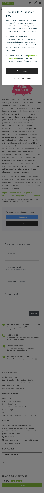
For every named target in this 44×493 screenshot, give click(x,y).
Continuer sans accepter (22, 78)
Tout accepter (22, 71)
